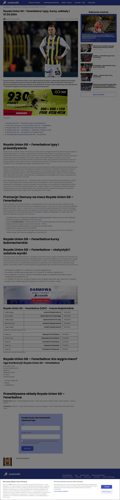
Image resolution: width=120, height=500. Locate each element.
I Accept (106, 486)
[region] (60, 489)
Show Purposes (106, 491)
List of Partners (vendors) (61, 491)
